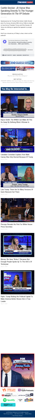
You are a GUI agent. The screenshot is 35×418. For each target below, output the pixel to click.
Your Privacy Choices (17, 415)
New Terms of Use (19, 413)
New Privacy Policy (8, 413)
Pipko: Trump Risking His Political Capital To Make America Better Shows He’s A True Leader (17, 298)
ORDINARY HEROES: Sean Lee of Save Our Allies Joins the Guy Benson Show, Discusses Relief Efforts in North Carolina (17, 81)
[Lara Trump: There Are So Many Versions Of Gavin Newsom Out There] (17, 175)
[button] (7, 2)
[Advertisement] (17, 330)
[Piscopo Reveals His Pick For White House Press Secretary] (17, 210)
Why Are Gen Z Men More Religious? (17, 76)
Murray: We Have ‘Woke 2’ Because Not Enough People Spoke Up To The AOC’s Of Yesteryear (16, 261)
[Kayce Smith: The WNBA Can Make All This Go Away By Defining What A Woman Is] (17, 105)
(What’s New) (28, 413)
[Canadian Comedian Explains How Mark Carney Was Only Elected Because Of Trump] (17, 140)
